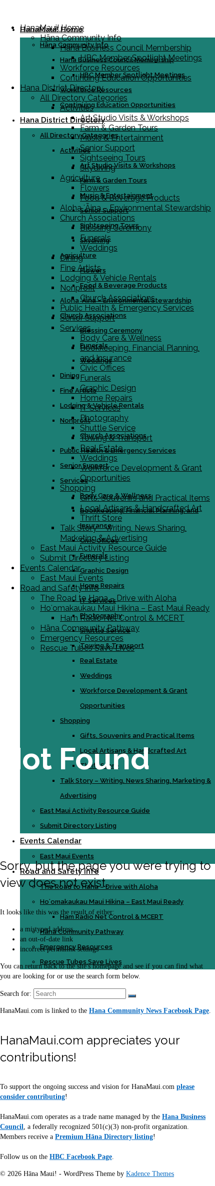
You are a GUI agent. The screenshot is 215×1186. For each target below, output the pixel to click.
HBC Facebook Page (81, 1156)
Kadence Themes (150, 1173)
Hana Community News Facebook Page (149, 1010)
